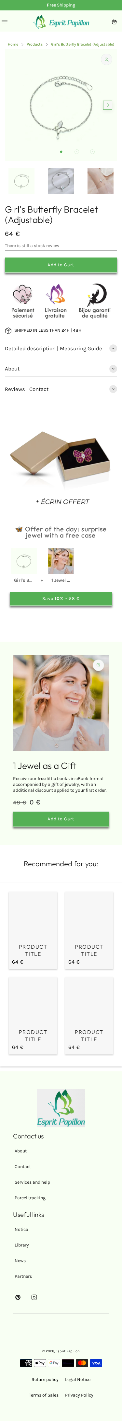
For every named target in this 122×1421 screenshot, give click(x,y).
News (20, 1260)
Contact (23, 1166)
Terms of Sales (44, 1395)
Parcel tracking (30, 1198)
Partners (23, 1276)
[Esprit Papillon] (61, 22)
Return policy (45, 1379)
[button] (61, 152)
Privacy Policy (79, 1395)
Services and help (32, 1182)
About (21, 1151)
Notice (21, 1229)
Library (22, 1245)
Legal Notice (77, 1379)
